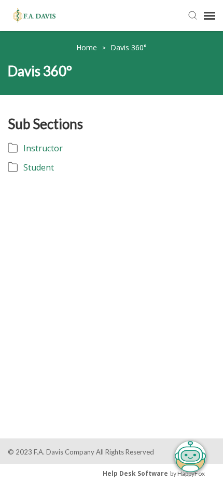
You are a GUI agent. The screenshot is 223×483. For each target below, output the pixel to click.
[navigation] (209, 15)
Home (87, 47)
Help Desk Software (135, 473)
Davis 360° (128, 47)
